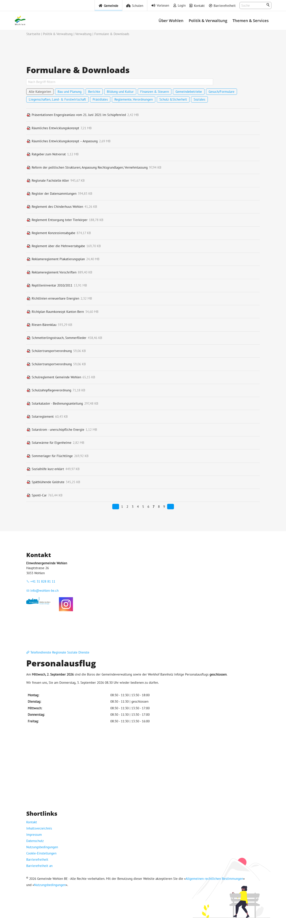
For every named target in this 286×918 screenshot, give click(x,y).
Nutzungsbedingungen (42, 847)
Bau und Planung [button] (70, 91)
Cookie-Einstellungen (41, 853)
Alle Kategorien (40, 91)
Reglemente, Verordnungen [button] (133, 99)
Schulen (137, 6)
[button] (66, 604)
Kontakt (199, 6)
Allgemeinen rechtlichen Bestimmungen (214, 878)
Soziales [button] (199, 99)
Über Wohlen (171, 20)
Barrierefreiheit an (39, 866)
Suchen (268, 5)
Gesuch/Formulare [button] (221, 91)
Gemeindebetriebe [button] (188, 91)
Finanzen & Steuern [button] (154, 91)
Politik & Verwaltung (208, 20)
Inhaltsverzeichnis (39, 828)
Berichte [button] (94, 91)
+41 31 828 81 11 (42, 581)
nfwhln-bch (45, 590)
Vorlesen (163, 5)
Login (182, 5)
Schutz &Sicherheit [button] (173, 99)
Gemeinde (111, 6)
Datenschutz (35, 841)
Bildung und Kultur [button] (120, 91)
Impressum (34, 834)
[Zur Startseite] (20, 20)
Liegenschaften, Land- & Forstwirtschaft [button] (57, 99)
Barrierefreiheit (225, 6)
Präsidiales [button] (100, 99)
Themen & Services (250, 20)
